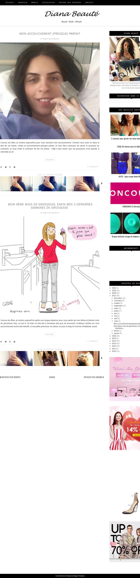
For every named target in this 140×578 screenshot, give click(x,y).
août (116, 308)
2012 (114, 346)
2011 (114, 349)
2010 (114, 351)
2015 (114, 338)
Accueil (52, 377)
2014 (114, 341)
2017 (114, 296)
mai (115, 316)
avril (116, 318)
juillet (116, 311)
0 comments (92, 167)
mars (116, 321)
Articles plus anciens (93, 377)
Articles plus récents (11, 377)
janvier (117, 333)
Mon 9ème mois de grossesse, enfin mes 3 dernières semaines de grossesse (50, 205)
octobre (117, 303)
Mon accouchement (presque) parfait (49, 33)
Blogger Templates (79, 576)
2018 (114, 293)
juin (115, 313)
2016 (114, 336)
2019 (114, 290)
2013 (114, 343)
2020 (114, 288)
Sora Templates (67, 576)
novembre (118, 301)
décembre (118, 298)
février (116, 331)
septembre (118, 306)
